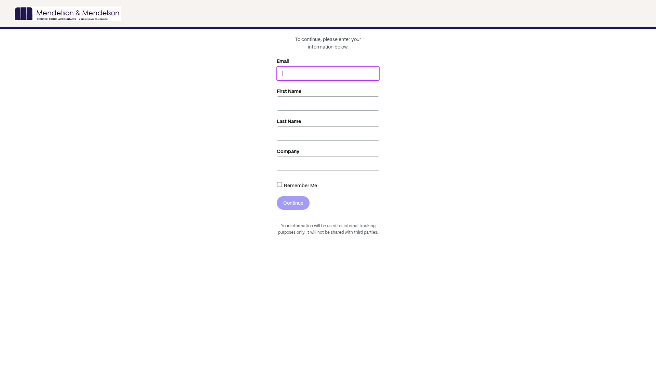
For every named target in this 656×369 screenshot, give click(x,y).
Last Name (289, 121)
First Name (289, 91)
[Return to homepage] (67, 13)
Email (283, 61)
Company (288, 151)
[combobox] (279, 184)
